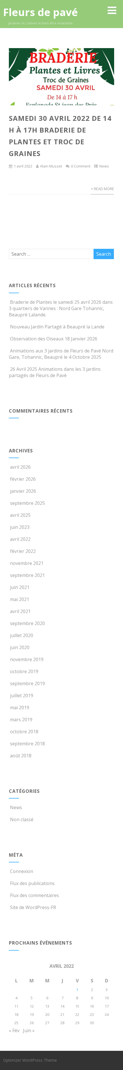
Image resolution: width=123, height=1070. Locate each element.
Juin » (29, 1030)
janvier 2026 (23, 491)
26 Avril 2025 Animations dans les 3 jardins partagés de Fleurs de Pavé (55, 372)
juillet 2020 (21, 635)
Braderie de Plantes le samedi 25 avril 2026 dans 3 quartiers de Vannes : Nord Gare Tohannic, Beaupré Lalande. (61, 308)
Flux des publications (32, 883)
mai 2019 (19, 707)
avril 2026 (20, 467)
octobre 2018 (24, 731)
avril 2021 (20, 611)
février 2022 (23, 551)
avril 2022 (20, 539)
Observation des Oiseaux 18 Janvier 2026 (53, 339)
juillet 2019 (21, 695)
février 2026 (23, 479)
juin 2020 (19, 647)
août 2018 (20, 755)
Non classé (21, 819)
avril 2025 (20, 515)
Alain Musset (51, 166)
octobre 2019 (24, 671)
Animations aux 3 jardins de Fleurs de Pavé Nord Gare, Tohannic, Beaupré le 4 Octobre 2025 (61, 354)
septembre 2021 (27, 575)
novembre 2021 (26, 563)
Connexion (21, 871)
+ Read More (102, 188)
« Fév (14, 1030)
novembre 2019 (26, 659)
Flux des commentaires (34, 895)
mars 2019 (21, 719)
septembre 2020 (27, 623)
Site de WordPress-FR (33, 907)
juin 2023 (19, 527)
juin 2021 (19, 587)
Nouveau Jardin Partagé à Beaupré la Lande (57, 327)
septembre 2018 (27, 743)
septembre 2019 (27, 683)
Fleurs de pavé (40, 12)
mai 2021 (19, 599)
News (104, 166)
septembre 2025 (27, 503)
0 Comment (80, 166)
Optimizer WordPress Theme (30, 1060)
